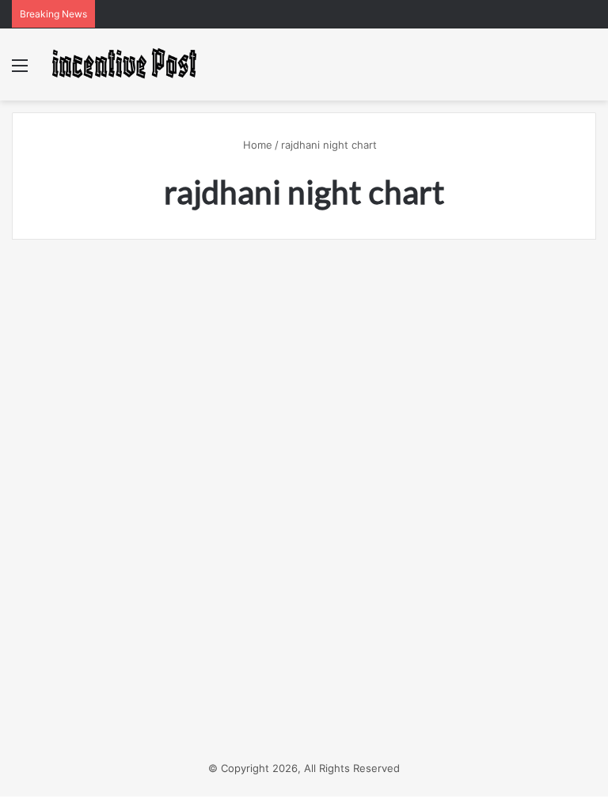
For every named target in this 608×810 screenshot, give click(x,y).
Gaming (53, 288)
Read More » (71, 674)
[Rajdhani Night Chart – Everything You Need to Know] (105, 501)
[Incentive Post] (123, 64)
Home (256, 144)
